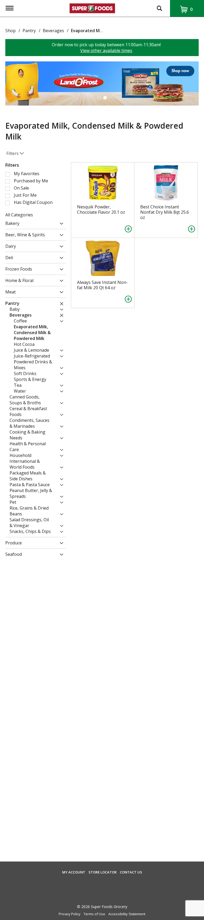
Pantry (29, 30)
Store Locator (102, 872)
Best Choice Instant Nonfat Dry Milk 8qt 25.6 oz (164, 212)
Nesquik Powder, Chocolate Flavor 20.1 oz (101, 209)
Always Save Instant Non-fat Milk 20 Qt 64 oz (102, 285)
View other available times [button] (106, 50)
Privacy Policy (69, 914)
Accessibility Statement (126, 914)
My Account (73, 872)
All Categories (19, 215)
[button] (102, 83)
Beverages (53, 30)
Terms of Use (94, 914)
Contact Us (131, 872)
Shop (10, 30)
